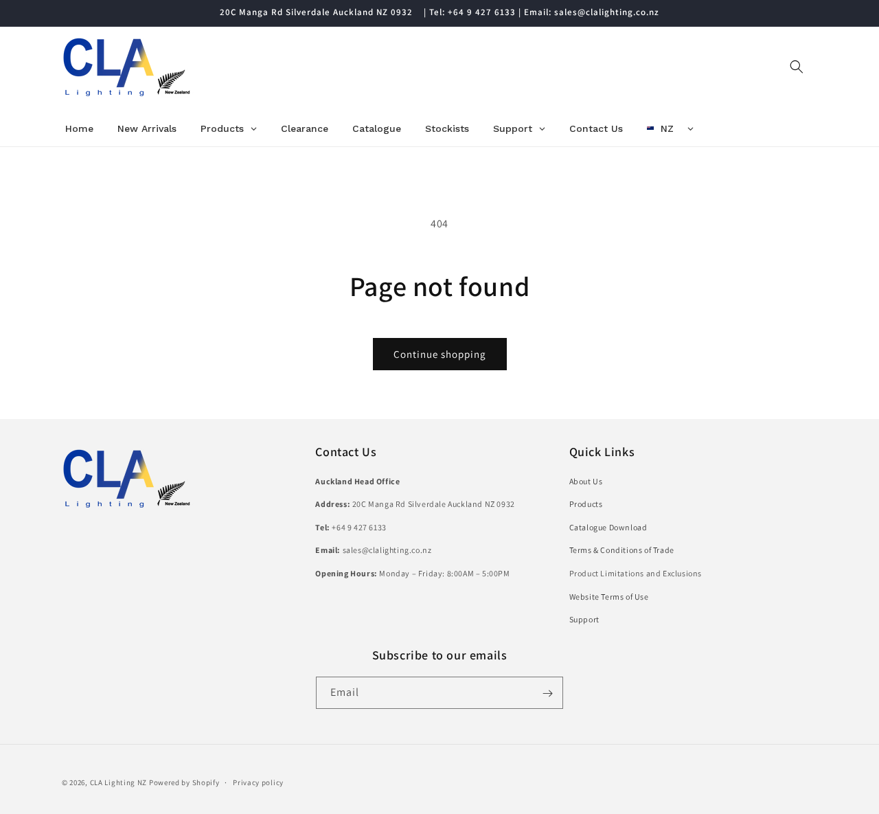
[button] (796, 67)
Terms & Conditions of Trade (621, 550)
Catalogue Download (608, 526)
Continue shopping (439, 354)
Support (584, 619)
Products (586, 504)
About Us (586, 480)
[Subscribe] (547, 693)
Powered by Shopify (184, 782)
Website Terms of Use (609, 596)
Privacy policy (258, 782)
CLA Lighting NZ (119, 782)
